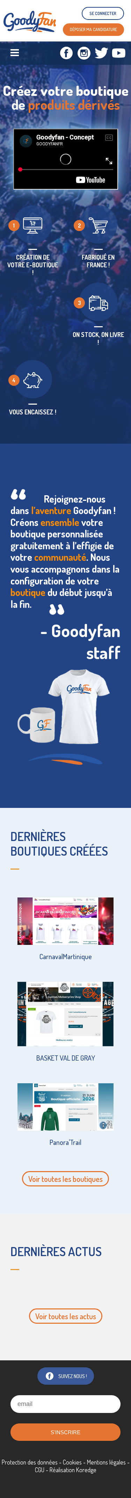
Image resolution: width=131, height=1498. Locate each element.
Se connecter (102, 13)
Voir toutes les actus (65, 1316)
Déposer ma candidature (93, 29)
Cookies (72, 1462)
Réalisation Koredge (73, 1470)
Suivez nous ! (72, 1376)
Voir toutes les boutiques (65, 1179)
